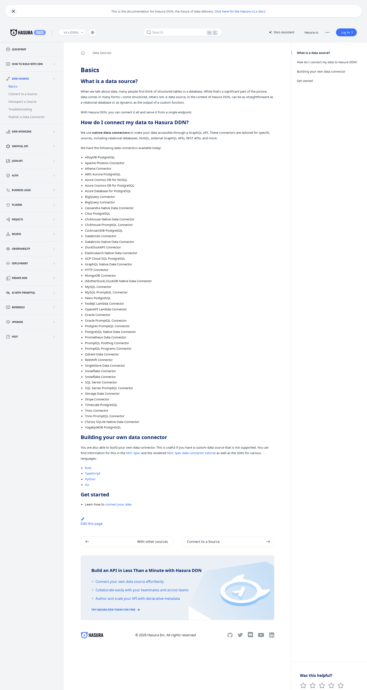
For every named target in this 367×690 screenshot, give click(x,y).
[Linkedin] (271, 635)
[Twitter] (240, 635)
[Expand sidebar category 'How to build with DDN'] (54, 64)
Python (90, 479)
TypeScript (92, 473)
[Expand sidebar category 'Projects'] (54, 219)
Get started (305, 81)
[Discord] (250, 635)
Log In (345, 32)
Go (87, 484)
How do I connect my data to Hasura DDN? (327, 62)
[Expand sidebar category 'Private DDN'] (54, 278)
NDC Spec (133, 453)
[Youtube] (261, 635)
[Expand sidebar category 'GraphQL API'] (54, 146)
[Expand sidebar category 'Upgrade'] (54, 322)
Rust (88, 468)
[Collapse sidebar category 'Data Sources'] (54, 79)
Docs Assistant (281, 32)
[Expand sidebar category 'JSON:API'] (54, 161)
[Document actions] (327, 32)
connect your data (118, 504)
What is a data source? (313, 53)
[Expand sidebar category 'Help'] (54, 337)
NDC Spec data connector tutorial (191, 453)
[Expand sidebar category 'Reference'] (54, 307)
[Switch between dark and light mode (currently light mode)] (92, 32)
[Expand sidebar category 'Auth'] (54, 175)
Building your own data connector (321, 71)
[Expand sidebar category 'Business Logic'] (54, 190)
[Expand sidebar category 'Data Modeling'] (54, 131)
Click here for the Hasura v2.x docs (240, 11)
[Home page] (83, 53)
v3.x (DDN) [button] (71, 32)
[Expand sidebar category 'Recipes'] (54, 234)
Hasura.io (311, 32)
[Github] (230, 635)
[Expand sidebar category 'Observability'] (54, 249)
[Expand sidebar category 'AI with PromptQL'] (54, 293)
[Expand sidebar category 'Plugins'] (54, 205)
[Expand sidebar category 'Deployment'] (54, 263)
